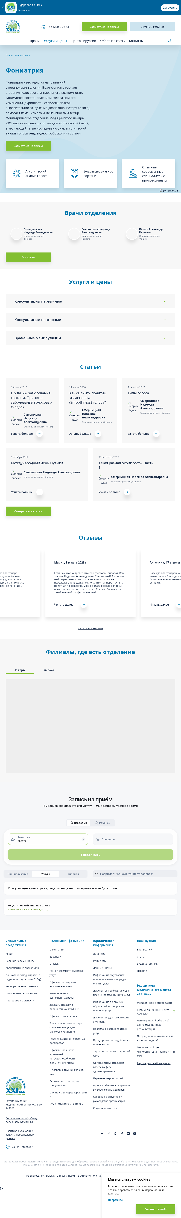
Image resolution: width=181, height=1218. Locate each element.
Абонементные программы (22, 968)
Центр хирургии (83, 41)
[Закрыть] (3, 7)
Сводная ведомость (105, 1108)
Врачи (35, 41)
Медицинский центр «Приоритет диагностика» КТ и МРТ (156, 1052)
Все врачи (28, 257)
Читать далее (63, 605)
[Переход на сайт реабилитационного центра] (174, 1011)
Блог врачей (144, 949)
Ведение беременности (20, 961)
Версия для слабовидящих (154, 1063)
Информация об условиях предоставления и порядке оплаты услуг (109, 979)
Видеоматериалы (147, 963)
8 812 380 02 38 (59, 27)
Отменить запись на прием (66, 1103)
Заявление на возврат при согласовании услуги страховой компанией (65, 1027)
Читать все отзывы (90, 628)
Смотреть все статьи (28, 511)
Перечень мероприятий (108, 1078)
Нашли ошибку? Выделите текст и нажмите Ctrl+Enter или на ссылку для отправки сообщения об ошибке (90, 1175)
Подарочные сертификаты (22, 993)
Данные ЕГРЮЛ (102, 968)
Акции (9, 953)
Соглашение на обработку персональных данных (21, 1120)
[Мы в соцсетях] (115, 1133)
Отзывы (54, 963)
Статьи (141, 956)
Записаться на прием (104, 26)
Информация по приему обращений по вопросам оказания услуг (108, 1006)
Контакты (136, 41)
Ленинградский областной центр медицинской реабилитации (153, 1025)
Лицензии (99, 953)
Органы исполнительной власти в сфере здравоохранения (108, 1067)
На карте (20, 670)
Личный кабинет (152, 26)
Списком (48, 670)
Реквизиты (99, 961)
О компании (56, 949)
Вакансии (55, 956)
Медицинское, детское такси (154, 1002)
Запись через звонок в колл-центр (27, 909)
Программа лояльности (20, 1000)
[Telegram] (108, 1133)
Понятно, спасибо (155, 1209)
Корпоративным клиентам (22, 986)
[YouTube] (134, 1133)
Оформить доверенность (64, 1016)
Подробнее (115, 1200)
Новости (142, 970)
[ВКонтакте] (102, 1133)
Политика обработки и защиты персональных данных (20, 1134)
